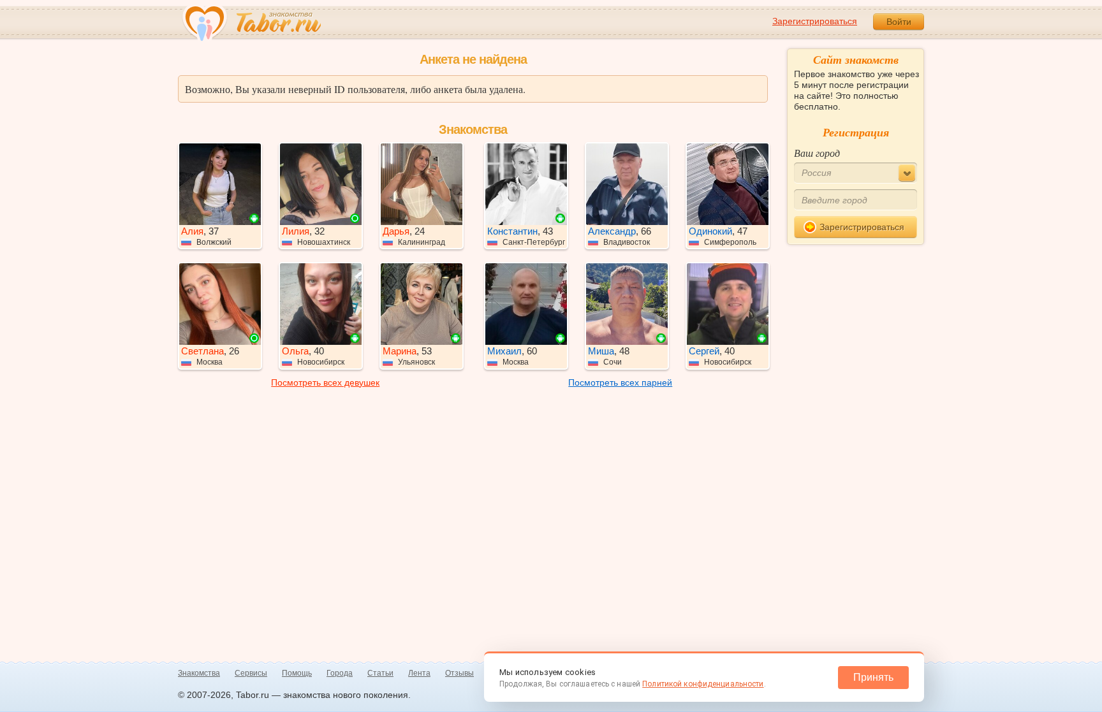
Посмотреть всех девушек (325, 382)
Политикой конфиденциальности (702, 683)
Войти (898, 22)
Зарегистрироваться (814, 21)
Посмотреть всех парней (620, 382)
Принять (873, 677)
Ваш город (817, 152)
